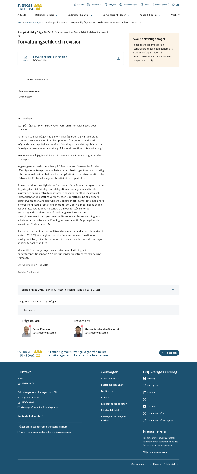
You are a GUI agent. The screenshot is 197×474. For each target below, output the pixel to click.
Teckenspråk (95, 4)
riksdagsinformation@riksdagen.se (39, 407)
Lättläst (80, 4)
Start (20, 22)
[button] (47, 15)
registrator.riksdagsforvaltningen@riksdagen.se (46, 431)
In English (112, 4)
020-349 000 (28, 402)
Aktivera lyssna (161, 4)
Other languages (130, 4)
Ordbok (147, 4)
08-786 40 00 (28, 383)
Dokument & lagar (33, 22)
